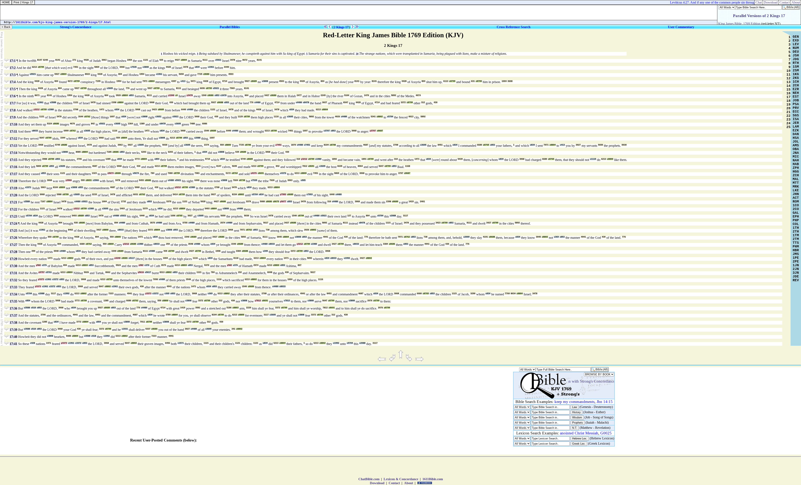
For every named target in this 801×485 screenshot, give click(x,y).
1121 (145, 60)
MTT (796, 183)
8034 (513, 293)
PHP (796, 220)
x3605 (110, 88)
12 (788, 78)
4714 (224, 81)
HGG (796, 172)
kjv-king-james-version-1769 (61, 22)
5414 (175, 194)
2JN (796, 269)
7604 (235, 180)
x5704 (390, 117)
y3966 (68, 180)
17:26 (13, 237)
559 (118, 138)
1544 (62, 138)
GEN (796, 37)
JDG (796, 59)
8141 (57, 60)
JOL (796, 142)
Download (377, 483)
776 (128, 88)
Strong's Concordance (75, 27)
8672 (244, 60)
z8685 (133, 244)
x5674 (136, 173)
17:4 (13, 82)
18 (788, 101)
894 (116, 223)
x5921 (218, 60)
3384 (385, 244)
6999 (66, 131)
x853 (131, 95)
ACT (796, 198)
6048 (269, 272)
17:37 (13, 315)
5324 (49, 124)
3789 (168, 315)
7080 (170, 173)
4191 (485, 237)
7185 (109, 152)
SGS (796, 115)
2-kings (91, 22)
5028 (202, 201)
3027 (324, 102)
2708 (75, 109)
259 (168, 244)
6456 (167, 343)
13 (788, 82)
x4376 (283, 173)
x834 (197, 67)
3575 (152, 223)
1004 (504, 81)
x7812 (287, 301)
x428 (32, 343)
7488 (192, 124)
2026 (306, 230)
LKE (796, 190)
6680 (479, 145)
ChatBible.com (369, 479)
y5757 (41, 272)
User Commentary (681, 27)
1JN (796, 265)
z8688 (220, 102)
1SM (796, 67)
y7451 (278, 145)
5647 (41, 138)
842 (93, 124)
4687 (365, 145)
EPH (796, 217)
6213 (34, 67)
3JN (796, 273)
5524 (118, 265)
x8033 (35, 131)
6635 (339, 166)
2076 (369, 301)
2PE (796, 262)
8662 (107, 272)
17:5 (13, 89)
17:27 (13, 244)
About (408, 483)
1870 (293, 145)
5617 (265, 223)
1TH (796, 228)
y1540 (171, 95)
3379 (168, 201)
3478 (232, 60)
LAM (796, 127)
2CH (796, 85)
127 (349, 216)
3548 (190, 244)
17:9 (13, 117)
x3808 (145, 67)
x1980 (51, 109)
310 (298, 159)
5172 (228, 173)
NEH (796, 93)
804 (120, 74)
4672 (70, 81)
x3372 (55, 279)
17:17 (13, 174)
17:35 (13, 301)
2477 (299, 95)
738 (268, 230)
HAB (796, 164)
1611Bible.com (433, 479)
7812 (304, 166)
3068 (122, 67)
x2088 (197, 138)
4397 (173, 81)
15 (788, 90)
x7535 (133, 67)
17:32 (13, 280)
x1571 (28, 187)
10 (788, 71)
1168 (407, 166)
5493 (141, 180)
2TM (796, 239)
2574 (222, 223)
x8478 (306, 102)
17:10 (13, 124)
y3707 (373, 131)
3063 (104, 60)
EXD (796, 40)
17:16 (13, 167)
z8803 (235, 308)
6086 (204, 124)
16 (788, 93)
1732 (123, 201)
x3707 (327, 131)
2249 (323, 95)
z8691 (311, 166)
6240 (45, 60)
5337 (147, 329)
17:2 (13, 68)
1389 (142, 124)
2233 (94, 194)
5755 (185, 223)
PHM (796, 247)
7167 (42, 201)
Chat (759, 2)
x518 (33, 308)
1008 (217, 251)
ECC (796, 112)
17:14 (13, 152)
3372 (403, 102)
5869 (96, 67)
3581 (197, 308)
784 (152, 173)
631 (473, 81)
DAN (796, 134)
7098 (155, 279)
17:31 (13, 273)
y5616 (141, 272)
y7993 (283, 194)
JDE (796, 277)
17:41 (13, 344)
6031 (135, 194)
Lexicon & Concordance (401, 479)
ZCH (796, 175)
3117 (405, 216)
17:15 (13, 160)
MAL (796, 179)
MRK (796, 187)
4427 (177, 60)
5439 (460, 159)
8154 (234, 194)
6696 (202, 88)
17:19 (13, 188)
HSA (796, 138)
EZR (796, 89)
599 (83, 180)
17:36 (13, 308)
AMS (796, 145)
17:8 (13, 110)
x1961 (211, 67)
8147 (39, 60)
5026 (86, 272)
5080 (262, 201)
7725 (199, 74)
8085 (78, 152)
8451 (440, 145)
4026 (337, 117)
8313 (162, 272)
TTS (796, 243)
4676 (72, 124)
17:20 (13, 195)
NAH (796, 160)
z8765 (486, 145)
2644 (80, 117)
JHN (796, 194)
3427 (266, 95)
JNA (796, 153)
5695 (234, 166)
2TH (796, 232)
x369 (556, 237)
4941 (325, 237)
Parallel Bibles (230, 27)
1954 (129, 60)
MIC (796, 157)
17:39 (13, 329)
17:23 (13, 216)
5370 (206, 265)
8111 (205, 60)
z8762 (87, 117)
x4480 (257, 102)
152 (240, 272)
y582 (38, 265)
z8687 (380, 131)
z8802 (380, 117)
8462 (70, 230)
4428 (86, 60)
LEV (796, 44)
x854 (156, 159)
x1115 (593, 159)
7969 (232, 88)
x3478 (223, 95)
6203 (143, 152)
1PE (796, 258)
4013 (410, 117)
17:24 (13, 223)
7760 (507, 293)
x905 (303, 180)
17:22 (13, 209)
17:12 (13, 138)
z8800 (228, 145)
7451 (75, 67)
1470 (366, 95)
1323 (94, 173)
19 (788, 105)
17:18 (13, 181)
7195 (98, 81)
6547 (345, 102)
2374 (206, 145)
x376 (44, 265)
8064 (360, 166)
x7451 (307, 145)
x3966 (96, 180)
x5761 (48, 272)
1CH (796, 82)
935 (76, 223)
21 (788, 112)
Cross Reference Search (513, 27)
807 (299, 265)
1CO (796, 205)
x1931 (125, 329)
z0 (176, 95)
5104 (346, 95)
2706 (79, 159)
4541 (198, 166)
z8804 (184, 60)
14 (788, 86)
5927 (56, 74)
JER (796, 123)
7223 (110, 293)
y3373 (41, 279)
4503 (230, 74)
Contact (394, 483)
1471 (101, 109)
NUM (796, 48)
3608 (510, 81)
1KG (796, 74)
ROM (796, 202)
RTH (796, 63)
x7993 (309, 194)
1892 (334, 159)
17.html (105, 22)
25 (788, 127)
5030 (164, 145)
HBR (796, 250)
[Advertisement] (400, 468)
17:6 (13, 96)
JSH (796, 55)
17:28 (13, 252)
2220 (248, 308)
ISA (796, 119)
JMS (796, 254)
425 (161, 60)
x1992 (347, 258)
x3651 (158, 117)
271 (74, 60)
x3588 (53, 102)
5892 (393, 95)
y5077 (283, 201)
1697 (112, 117)
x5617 (148, 272)
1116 (276, 117)
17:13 (13, 145)
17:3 (13, 75)
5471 (193, 81)
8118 (235, 258)
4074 (418, 95)
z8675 (276, 201)
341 (233, 329)
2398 (113, 102)
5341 (373, 117)
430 (171, 102)
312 (423, 102)
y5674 (110, 173)
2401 (422, 201)
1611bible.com (26, 22)
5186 (229, 308)
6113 (445, 81)
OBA (796, 149)
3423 (154, 109)
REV (796, 280)
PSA (796, 104)
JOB (796, 100)
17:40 (13, 336)
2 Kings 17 (341, 27)
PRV (796, 108)
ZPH (796, 168)
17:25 (13, 230)
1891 (363, 159)
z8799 (41, 67)
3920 (118, 95)
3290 (472, 293)
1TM (796, 235)
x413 (182, 81)
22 (788, 116)
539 (237, 152)
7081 (197, 173)
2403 (122, 209)
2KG (796, 78)
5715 (207, 159)
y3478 (189, 95)
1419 (411, 201)
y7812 (258, 301)
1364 (130, 124)
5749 (57, 145)
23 (788, 120)
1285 (108, 159)
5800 (38, 166)
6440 (226, 67)
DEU (796, 52)
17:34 (13, 294)
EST (796, 97)
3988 (44, 159)
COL (796, 224)
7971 (144, 81)
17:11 (13, 131)
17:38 (13, 322)
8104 (326, 145)
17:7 (13, 103)
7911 (142, 322)
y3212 (36, 109)
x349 (265, 251)
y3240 (117, 258)
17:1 (13, 60)
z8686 (206, 74)
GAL (796, 213)
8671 (37, 95)
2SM (796, 70)
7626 (272, 180)
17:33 (13, 287)
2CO (796, 209)
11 (788, 75)
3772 (137, 159)
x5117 (131, 258)
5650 (181, 74)
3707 (400, 173)
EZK (796, 130)
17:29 (13, 259)
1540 (204, 95)
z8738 (242, 180)
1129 (240, 117)
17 (788, 97)
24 (357, 53)
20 (788, 108)
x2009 (466, 237)
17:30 (13, 266)
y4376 (254, 173)
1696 (172, 216)
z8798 (248, 145)
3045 (279, 237)
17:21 (13, 202)
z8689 (254, 81)
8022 (87, 74)
